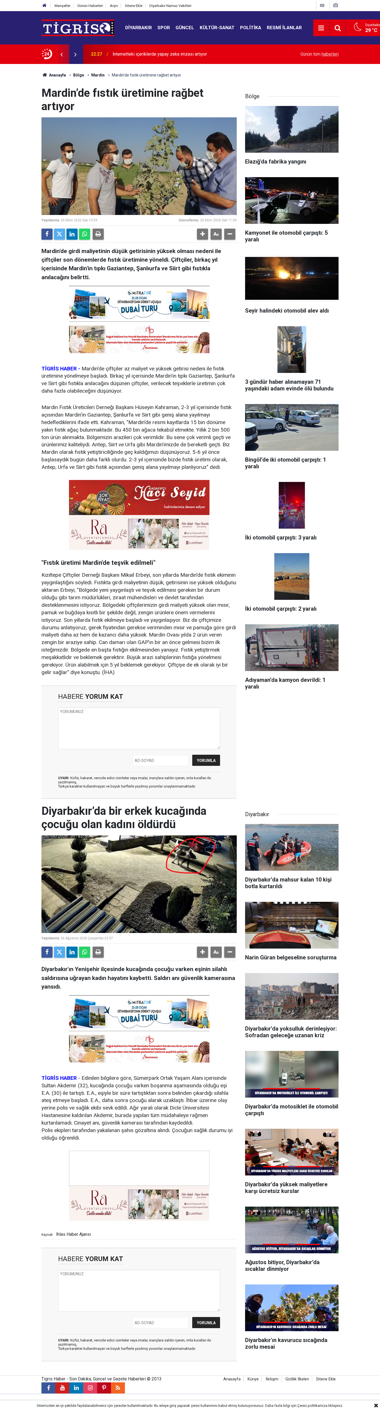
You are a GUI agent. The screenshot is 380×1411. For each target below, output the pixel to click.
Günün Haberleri (90, 6)
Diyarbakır (138, 27)
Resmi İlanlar (284, 27)
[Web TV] (322, 5)
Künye (253, 1379)
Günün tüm (319, 54)
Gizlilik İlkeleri (297, 1379)
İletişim (272, 1379)
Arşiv (114, 6)
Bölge (78, 75)
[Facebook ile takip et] (48, 1387)
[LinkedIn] (72, 234)
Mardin (98, 75)
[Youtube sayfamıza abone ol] (62, 1387)
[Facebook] (47, 234)
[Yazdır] (98, 234)
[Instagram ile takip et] (90, 1387)
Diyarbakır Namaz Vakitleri (170, 6)
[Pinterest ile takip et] (104, 1387)
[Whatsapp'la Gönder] (84, 234)
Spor (163, 27)
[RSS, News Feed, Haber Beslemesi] (118, 1387)
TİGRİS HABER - (60, 368)
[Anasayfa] (44, 6)
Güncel (185, 27)
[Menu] (321, 28)
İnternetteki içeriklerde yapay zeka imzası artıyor (160, 54)
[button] (202, 234)
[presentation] (61, 54)
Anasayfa (57, 75)
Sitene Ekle (133, 6)
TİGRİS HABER (59, 1078)
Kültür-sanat (217, 27)
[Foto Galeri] (335, 5)
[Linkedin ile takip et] (76, 1387)
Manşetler (62, 6)
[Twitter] (59, 234)
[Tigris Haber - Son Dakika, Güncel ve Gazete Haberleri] (77, 27)
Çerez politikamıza (312, 1405)
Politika (250, 27)
